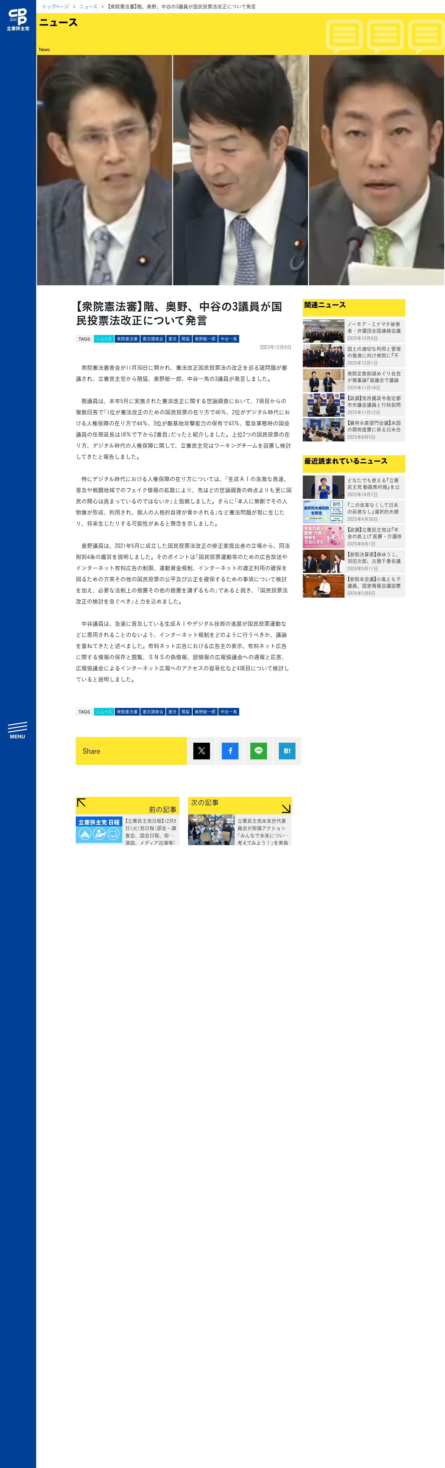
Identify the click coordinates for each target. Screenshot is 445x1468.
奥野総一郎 (205, 339)
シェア (230, 751)
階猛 (185, 339)
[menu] (18, 730)
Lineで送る (258, 751)
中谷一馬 (228, 339)
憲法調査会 (153, 339)
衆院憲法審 (127, 339)
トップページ (55, 6)
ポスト (201, 751)
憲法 (172, 339)
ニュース (88, 6)
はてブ (287, 751)
